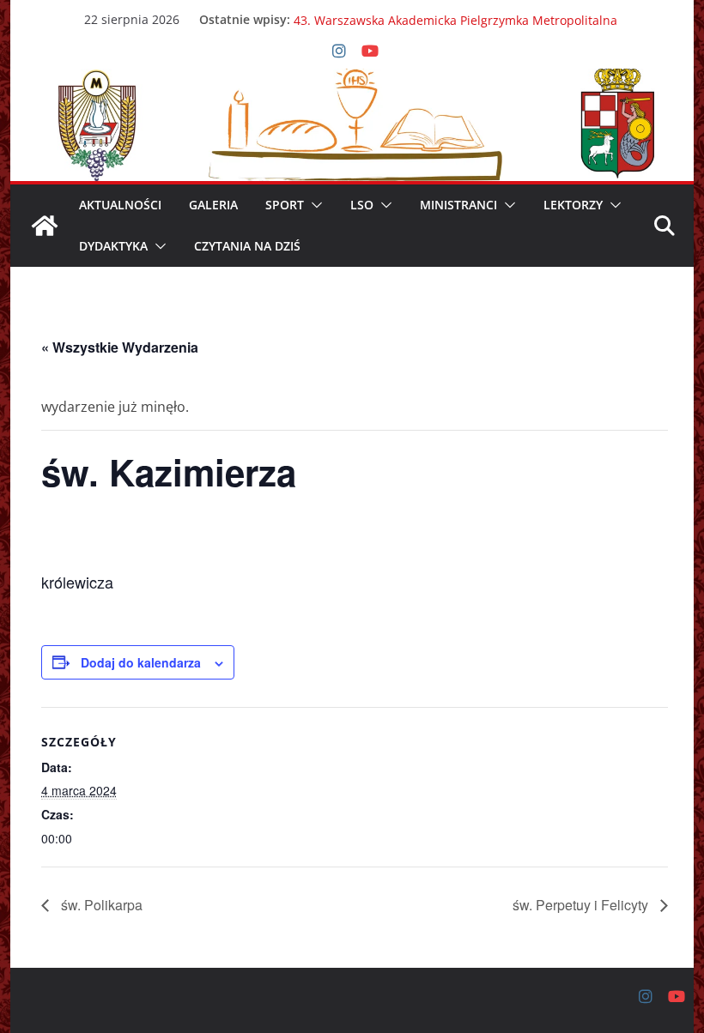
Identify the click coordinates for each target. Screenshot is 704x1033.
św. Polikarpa (100, 905)
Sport (284, 204)
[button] (313, 205)
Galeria (213, 204)
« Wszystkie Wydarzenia (119, 347)
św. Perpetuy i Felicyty (582, 905)
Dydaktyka (113, 246)
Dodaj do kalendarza (141, 662)
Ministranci (458, 204)
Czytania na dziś (247, 246)
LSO (361, 204)
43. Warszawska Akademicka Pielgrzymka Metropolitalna (455, 26)
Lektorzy (573, 204)
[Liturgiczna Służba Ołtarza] (44, 225)
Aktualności (120, 204)
